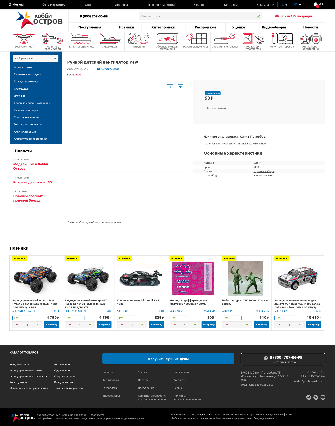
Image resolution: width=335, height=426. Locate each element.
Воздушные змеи (64, 382)
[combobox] (35, 58)
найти (258, 16)
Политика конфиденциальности (187, 397)
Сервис (199, 4)
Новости (310, 27)
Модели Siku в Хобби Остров (30, 166)
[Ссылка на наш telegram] (308, 397)
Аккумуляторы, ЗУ (282, 46)
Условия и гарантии (161, 4)
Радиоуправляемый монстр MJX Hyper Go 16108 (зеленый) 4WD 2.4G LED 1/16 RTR (86, 303)
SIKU (161, 311)
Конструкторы (18, 382)
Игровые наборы (264, 171)
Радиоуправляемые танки (26, 370)
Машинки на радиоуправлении (29, 387)
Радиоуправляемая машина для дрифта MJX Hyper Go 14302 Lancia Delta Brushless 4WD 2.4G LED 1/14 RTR (297, 305)
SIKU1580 (122, 311)
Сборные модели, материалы (167, 47)
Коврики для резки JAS (32, 182)
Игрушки (139, 46)
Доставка (121, 4)
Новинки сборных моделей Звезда (28, 198)
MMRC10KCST (177, 311)
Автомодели (62, 364)
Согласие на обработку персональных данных (152, 397)
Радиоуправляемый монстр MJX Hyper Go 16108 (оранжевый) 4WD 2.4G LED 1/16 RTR (34, 303)
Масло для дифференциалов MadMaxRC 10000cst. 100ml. (188, 301)
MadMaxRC (210, 311)
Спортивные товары (225, 46)
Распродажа (205, 27)
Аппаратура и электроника (311, 47)
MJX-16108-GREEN (75, 311)
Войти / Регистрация (297, 16)
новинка (19, 258)
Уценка (238, 27)
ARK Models (262, 311)
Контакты (231, 4)
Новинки (126, 27)
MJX (56, 311)
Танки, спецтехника (81, 46)
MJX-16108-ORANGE (23, 311)
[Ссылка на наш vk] (315, 397)
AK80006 (227, 311)
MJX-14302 (280, 311)
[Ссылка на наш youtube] (323, 397)
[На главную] (39, 20)
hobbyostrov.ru (205, 414)
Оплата (90, 4)
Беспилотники (24, 46)
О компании (265, 4)
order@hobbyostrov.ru (309, 381)
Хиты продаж (163, 27)
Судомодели (110, 46)
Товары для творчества (253, 47)
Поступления (89, 27)
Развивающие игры (196, 46)
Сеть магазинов (53, 4)
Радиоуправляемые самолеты (28, 376)
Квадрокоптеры (19, 364)
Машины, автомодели (53, 47)
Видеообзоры (274, 27)
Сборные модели (65, 376)
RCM (256, 167)
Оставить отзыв (110, 68)
